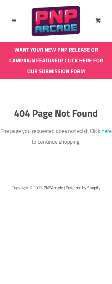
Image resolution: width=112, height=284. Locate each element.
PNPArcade (53, 187)
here (107, 131)
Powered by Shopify (83, 187)
